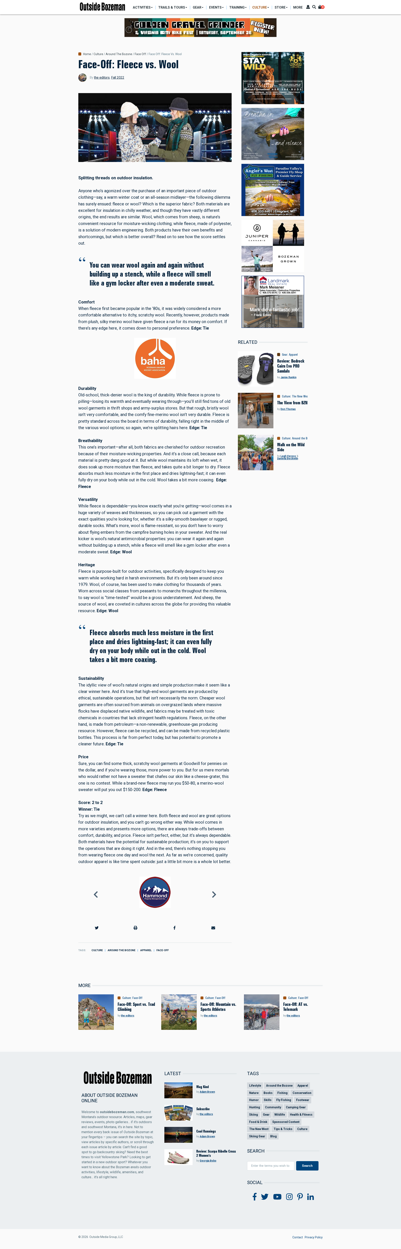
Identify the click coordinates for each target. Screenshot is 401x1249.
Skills (268, 1100)
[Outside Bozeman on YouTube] (277, 1197)
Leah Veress (288, 456)
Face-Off (162, 950)
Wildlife (279, 1114)
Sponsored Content (285, 1122)
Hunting (254, 1107)
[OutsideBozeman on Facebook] (255, 1197)
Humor (254, 1100)
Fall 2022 (117, 78)
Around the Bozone (121, 950)
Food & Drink (258, 1122)
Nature (254, 1093)
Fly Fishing (283, 1100)
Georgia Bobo (208, 1160)
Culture (98, 54)
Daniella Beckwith (287, 458)
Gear (284, 354)
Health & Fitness (301, 1114)
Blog (273, 1136)
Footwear (302, 1100)
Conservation (302, 1093)
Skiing (253, 1114)
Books (268, 1093)
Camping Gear (296, 1107)
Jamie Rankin (288, 377)
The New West (300, 396)
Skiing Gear (257, 1136)
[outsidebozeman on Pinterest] (300, 1197)
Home (87, 54)
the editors (102, 78)
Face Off (140, 54)
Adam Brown (207, 1091)
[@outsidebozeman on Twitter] (265, 1197)
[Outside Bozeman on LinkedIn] (310, 1197)
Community (273, 1107)
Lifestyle (255, 1085)
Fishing (282, 1093)
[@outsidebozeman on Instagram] (289, 1197)
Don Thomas (288, 409)
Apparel (146, 950)
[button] (96, 927)
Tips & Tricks (283, 1129)
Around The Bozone (119, 54)
